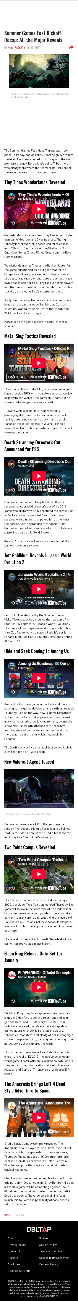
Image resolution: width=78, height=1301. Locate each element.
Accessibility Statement (55, 1257)
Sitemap (44, 1238)
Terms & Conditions (52, 1251)
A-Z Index (14, 1264)
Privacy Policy (17, 1244)
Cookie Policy (48, 1244)
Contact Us (15, 1251)
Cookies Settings (19, 1270)
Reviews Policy (48, 1264)
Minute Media (19, 1281)
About (12, 1238)
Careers (13, 1257)
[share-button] (71, 47)
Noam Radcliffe (16, 47)
